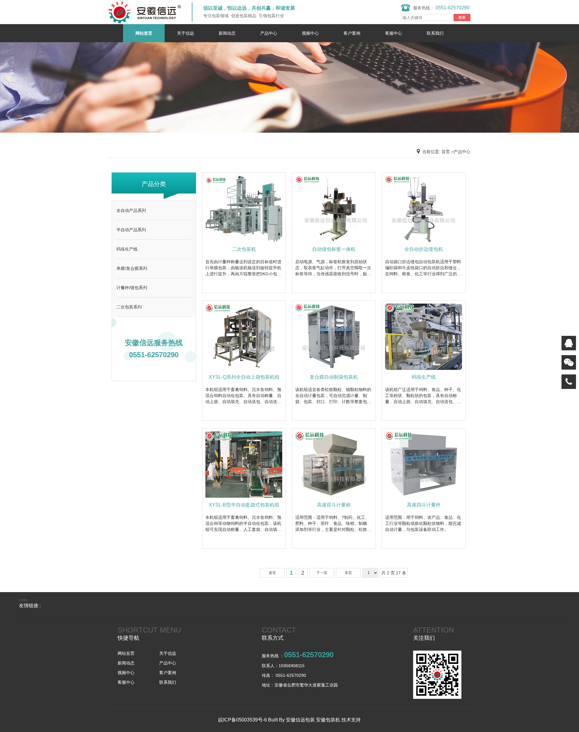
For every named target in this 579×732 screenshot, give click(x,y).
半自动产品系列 (131, 229)
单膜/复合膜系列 (131, 268)
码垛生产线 (127, 249)
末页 (348, 573)
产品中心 (268, 33)
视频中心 (310, 33)
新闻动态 (227, 33)
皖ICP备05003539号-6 (242, 719)
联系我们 (435, 33)
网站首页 (143, 33)
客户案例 (351, 33)
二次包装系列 (129, 306)
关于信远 (185, 33)
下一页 (321, 573)
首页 (272, 573)
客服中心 (393, 33)
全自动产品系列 (131, 210)
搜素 (462, 17)
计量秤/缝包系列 (131, 287)
